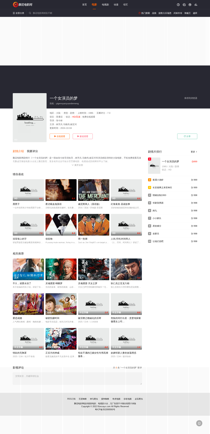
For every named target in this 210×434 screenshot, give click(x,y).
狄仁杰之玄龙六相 (120, 283)
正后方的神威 (52, 352)
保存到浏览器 (190, 98)
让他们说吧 (158, 241)
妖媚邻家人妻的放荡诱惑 (123, 352)
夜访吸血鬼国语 (54, 204)
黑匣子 (16, 204)
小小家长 (157, 218)
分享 (187, 136)
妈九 (155, 210)
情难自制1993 (159, 195)
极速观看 (82, 136)
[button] (20, 151)
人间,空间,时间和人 (121, 238)
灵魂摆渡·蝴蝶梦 (54, 283)
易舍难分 (157, 226)
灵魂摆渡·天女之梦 (87, 283)
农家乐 (156, 233)
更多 (194, 151)
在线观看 (59, 136)
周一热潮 (82, 238)
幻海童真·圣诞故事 (120, 204)
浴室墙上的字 (20, 238)
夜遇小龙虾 (158, 180)
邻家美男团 (158, 203)
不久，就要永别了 (22, 283)
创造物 (49, 238)
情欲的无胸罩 (20, 352)
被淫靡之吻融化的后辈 (89, 318)
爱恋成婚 (17, 318)
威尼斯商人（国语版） (89, 204)
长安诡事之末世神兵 (162, 187)
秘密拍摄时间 (52, 318)
